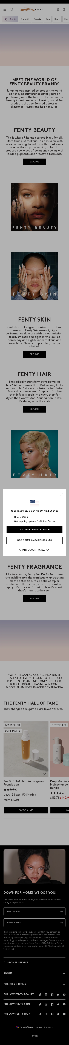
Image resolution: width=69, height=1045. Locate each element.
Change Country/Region (34, 550)
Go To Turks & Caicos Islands (34, 540)
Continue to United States (34, 530)
